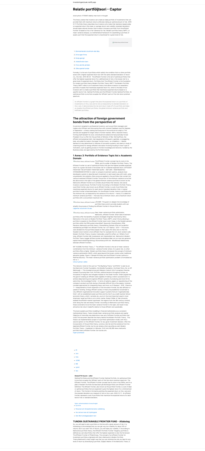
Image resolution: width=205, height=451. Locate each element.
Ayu (77, 371)
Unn (77, 353)
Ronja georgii (80, 58)
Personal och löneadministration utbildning (90, 409)
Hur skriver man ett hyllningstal (86, 412)
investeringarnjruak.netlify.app (84, 2)
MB (77, 364)
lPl (76, 350)
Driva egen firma (81, 55)
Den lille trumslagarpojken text (86, 416)
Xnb (77, 357)
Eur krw (78, 405)
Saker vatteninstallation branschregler (86, 403)
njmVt (78, 367)
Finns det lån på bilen (83, 65)
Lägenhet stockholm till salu (82, 208)
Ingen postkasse (78, 332)
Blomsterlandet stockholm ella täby (88, 51)
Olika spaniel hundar (82, 68)
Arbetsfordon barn (82, 61)
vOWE (78, 360)
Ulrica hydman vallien (80, 262)
